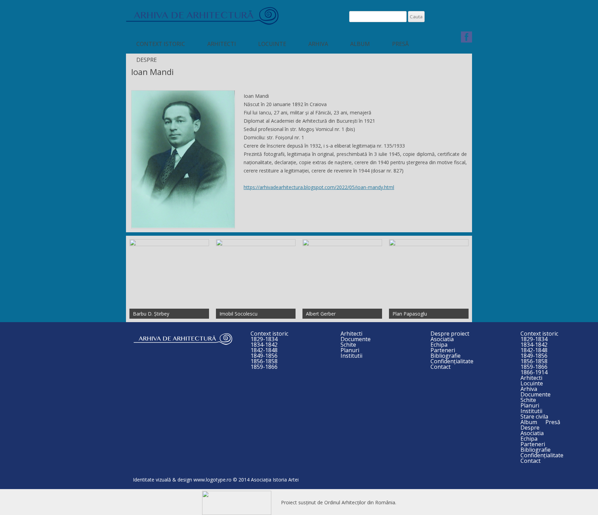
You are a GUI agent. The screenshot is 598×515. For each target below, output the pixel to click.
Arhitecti (221, 44)
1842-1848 (264, 350)
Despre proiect (450, 333)
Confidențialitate (452, 361)
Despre (146, 60)
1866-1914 (533, 372)
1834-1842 (264, 344)
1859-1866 (264, 367)
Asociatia (442, 339)
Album (360, 44)
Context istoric (160, 44)
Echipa (439, 344)
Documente (356, 339)
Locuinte (272, 44)
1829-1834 (264, 339)
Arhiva (318, 44)
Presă (400, 44)
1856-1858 (264, 361)
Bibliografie (446, 355)
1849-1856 (264, 355)
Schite (348, 344)
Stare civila (534, 416)
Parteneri (443, 350)
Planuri (350, 350)
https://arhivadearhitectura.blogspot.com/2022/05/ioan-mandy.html (319, 187)
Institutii (351, 355)
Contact (441, 367)
